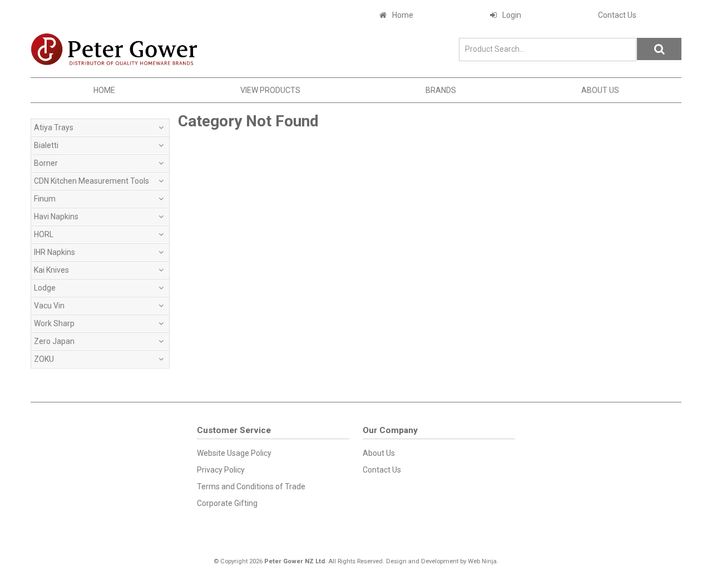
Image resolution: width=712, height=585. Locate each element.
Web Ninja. (483, 561)
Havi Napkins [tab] (56, 216)
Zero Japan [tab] (54, 341)
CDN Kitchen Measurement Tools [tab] (91, 180)
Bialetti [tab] (46, 145)
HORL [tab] (43, 234)
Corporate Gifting (227, 503)
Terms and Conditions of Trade (251, 486)
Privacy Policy (221, 469)
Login (511, 15)
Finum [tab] (45, 198)
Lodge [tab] (45, 287)
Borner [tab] (46, 163)
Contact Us (617, 15)
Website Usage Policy (234, 453)
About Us (600, 90)
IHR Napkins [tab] (54, 252)
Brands (441, 90)
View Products (270, 90)
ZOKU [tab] (44, 359)
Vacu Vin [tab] (49, 305)
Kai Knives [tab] (51, 270)
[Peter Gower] (114, 49)
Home (402, 15)
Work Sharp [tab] (54, 323)
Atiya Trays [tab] (53, 127)
